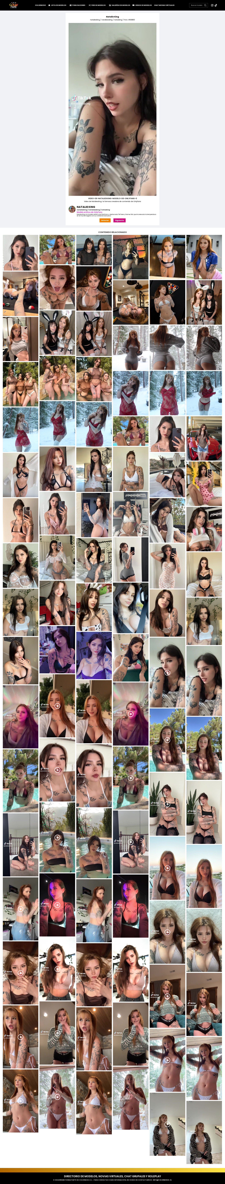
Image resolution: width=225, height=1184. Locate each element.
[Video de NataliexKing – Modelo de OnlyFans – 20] (20, 1101)
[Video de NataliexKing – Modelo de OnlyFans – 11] (20, 908)
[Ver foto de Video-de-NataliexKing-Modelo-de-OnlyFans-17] (94, 1038)
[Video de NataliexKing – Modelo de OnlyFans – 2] (130, 714)
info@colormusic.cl (162, 1180)
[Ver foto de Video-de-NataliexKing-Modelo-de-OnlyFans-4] (94, 775)
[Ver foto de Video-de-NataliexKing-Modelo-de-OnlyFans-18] (204, 1068)
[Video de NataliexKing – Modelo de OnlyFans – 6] (167, 804)
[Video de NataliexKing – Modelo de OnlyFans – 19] (57, 1097)
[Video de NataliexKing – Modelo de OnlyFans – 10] (57, 904)
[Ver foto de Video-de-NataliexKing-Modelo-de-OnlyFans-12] (204, 940)
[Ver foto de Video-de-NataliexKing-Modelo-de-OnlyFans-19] (130, 1098)
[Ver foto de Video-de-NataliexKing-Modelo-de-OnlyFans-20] (94, 1102)
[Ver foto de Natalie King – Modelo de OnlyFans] (57, 249)
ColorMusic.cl (85, 1180)
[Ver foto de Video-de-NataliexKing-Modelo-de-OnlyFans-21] (204, 1132)
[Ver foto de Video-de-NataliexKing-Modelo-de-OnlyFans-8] (20, 844)
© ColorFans (59, 1180)
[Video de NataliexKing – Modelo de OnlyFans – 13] (57, 968)
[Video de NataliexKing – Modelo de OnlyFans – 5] (130, 778)
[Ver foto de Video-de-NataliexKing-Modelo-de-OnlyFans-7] (94, 843)
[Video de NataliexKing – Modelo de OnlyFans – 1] (57, 705)
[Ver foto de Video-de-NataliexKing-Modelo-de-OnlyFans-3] (204, 748)
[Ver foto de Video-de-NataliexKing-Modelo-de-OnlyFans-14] (94, 974)
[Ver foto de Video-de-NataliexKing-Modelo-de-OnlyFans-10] (130, 906)
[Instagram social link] (212, 5)
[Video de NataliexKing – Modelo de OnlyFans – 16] (57, 1032)
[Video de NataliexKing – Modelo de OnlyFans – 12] (167, 932)
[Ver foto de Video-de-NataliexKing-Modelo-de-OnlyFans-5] (20, 780)
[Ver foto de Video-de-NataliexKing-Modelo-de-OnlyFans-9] (204, 876)
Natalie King (112, 16)
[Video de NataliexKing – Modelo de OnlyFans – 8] (130, 842)
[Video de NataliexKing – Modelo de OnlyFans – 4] (57, 769)
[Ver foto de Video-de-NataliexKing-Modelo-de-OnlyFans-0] (204, 681)
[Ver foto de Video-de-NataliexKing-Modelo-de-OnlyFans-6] (204, 812)
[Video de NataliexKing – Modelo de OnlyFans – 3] (167, 740)
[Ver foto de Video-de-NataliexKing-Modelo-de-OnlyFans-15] (204, 1004)
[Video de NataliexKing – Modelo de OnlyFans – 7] (57, 837)
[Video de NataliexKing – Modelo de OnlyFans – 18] (167, 1060)
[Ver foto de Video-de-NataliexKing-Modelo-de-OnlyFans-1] (94, 711)
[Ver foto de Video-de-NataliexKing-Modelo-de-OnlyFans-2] (20, 716)
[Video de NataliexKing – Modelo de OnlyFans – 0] (167, 673)
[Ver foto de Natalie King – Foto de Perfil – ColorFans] (20, 253)
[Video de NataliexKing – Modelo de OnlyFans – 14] (20, 972)
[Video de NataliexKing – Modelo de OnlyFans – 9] (167, 868)
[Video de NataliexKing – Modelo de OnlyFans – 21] (167, 1124)
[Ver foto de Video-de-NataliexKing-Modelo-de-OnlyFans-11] (94, 910)
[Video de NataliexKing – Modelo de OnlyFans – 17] (20, 1036)
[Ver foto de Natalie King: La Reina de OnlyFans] (94, 250)
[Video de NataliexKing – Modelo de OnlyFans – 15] (167, 996)
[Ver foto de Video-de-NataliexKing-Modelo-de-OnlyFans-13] (130, 970)
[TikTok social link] (216, 5)
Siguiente (119, 220)
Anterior (105, 220)
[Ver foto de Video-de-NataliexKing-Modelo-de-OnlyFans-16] (130, 1034)
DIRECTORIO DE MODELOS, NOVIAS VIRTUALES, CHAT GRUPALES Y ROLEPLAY (112, 1176)
